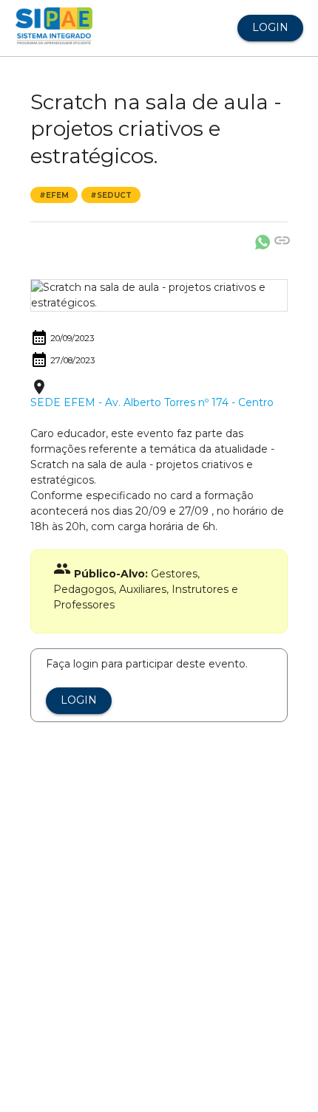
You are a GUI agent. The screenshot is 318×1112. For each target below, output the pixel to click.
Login (270, 27)
